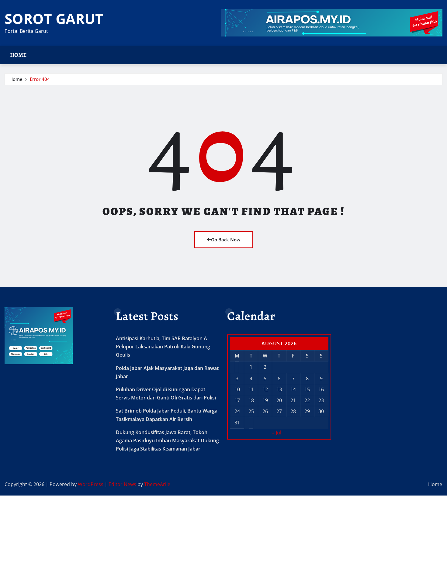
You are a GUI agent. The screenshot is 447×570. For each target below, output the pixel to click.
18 (251, 400)
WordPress (90, 484)
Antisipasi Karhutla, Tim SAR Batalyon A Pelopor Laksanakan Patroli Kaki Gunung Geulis (163, 346)
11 (251, 389)
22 (307, 400)
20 (279, 400)
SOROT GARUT (54, 18)
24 (237, 411)
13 (279, 389)
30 (321, 411)
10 (237, 389)
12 (265, 389)
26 (265, 411)
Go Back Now (225, 240)
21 (293, 400)
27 (279, 411)
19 (265, 400)
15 (307, 389)
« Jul (276, 432)
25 (251, 411)
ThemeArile (157, 484)
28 (293, 411)
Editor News (122, 484)
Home (18, 55)
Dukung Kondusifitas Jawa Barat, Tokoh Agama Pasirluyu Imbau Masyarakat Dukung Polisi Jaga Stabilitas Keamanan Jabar (167, 440)
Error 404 (40, 79)
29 (307, 411)
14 (293, 389)
